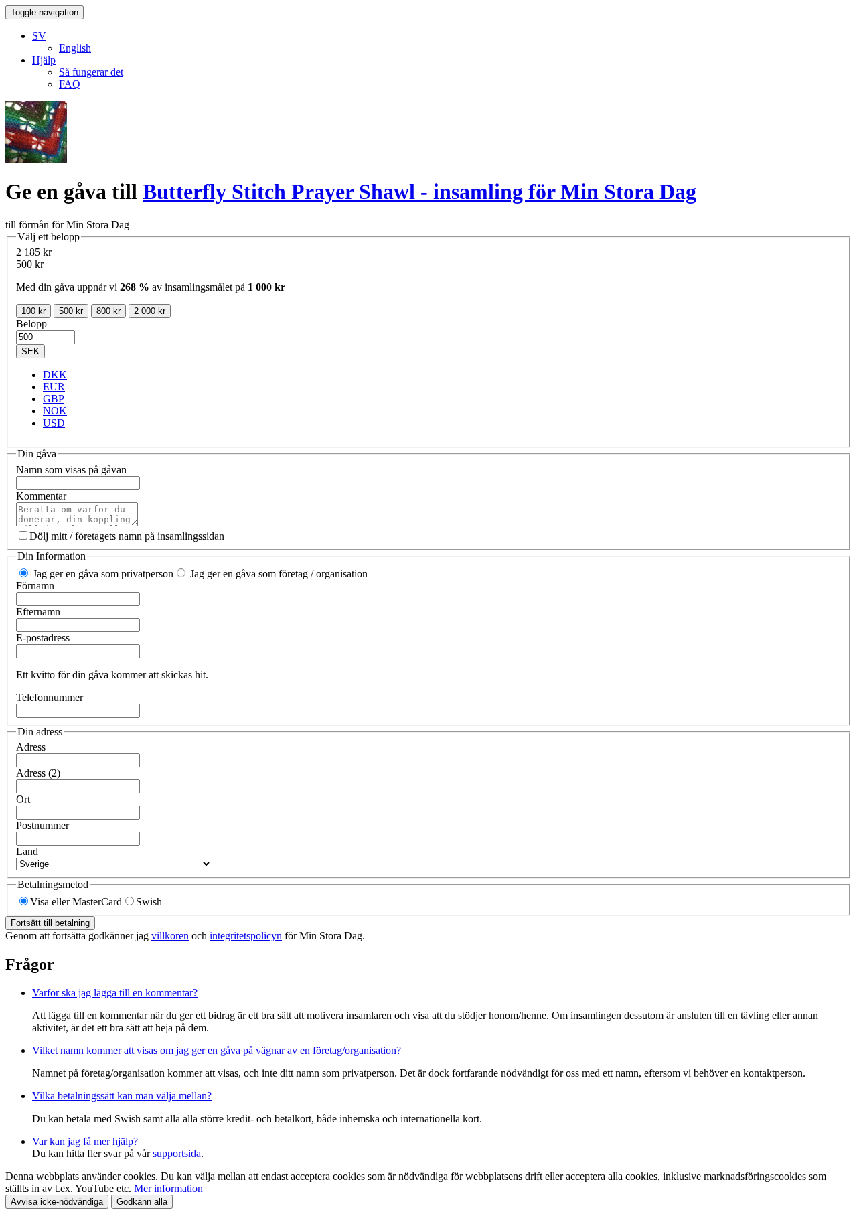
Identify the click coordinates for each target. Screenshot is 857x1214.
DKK (55, 374)
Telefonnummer (49, 697)
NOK (55, 410)
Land (27, 851)
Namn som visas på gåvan (71, 469)
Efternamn (38, 611)
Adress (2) (38, 773)
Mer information (168, 1188)
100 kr (33, 311)
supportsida (177, 1153)
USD (54, 423)
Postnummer (42, 825)
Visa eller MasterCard (76, 901)
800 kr (108, 311)
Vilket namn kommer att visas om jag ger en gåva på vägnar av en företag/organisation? (216, 1050)
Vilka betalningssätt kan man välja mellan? (122, 1096)
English (75, 48)
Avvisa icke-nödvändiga (57, 1202)
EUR (54, 386)
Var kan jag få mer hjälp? (85, 1141)
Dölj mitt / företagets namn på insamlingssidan (126, 536)
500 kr (71, 311)
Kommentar (41, 496)
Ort (23, 799)
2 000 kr (149, 311)
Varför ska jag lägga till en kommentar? (115, 992)
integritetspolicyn (246, 935)
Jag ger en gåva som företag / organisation (277, 573)
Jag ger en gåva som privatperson (101, 573)
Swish (149, 901)
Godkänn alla (141, 1202)
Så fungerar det (91, 72)
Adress (31, 747)
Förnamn (35, 585)
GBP (53, 398)
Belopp (31, 323)
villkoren (170, 935)
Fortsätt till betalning (50, 923)
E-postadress (43, 637)
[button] (39, 36)
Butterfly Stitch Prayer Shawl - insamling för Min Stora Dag (419, 191)
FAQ (69, 84)
